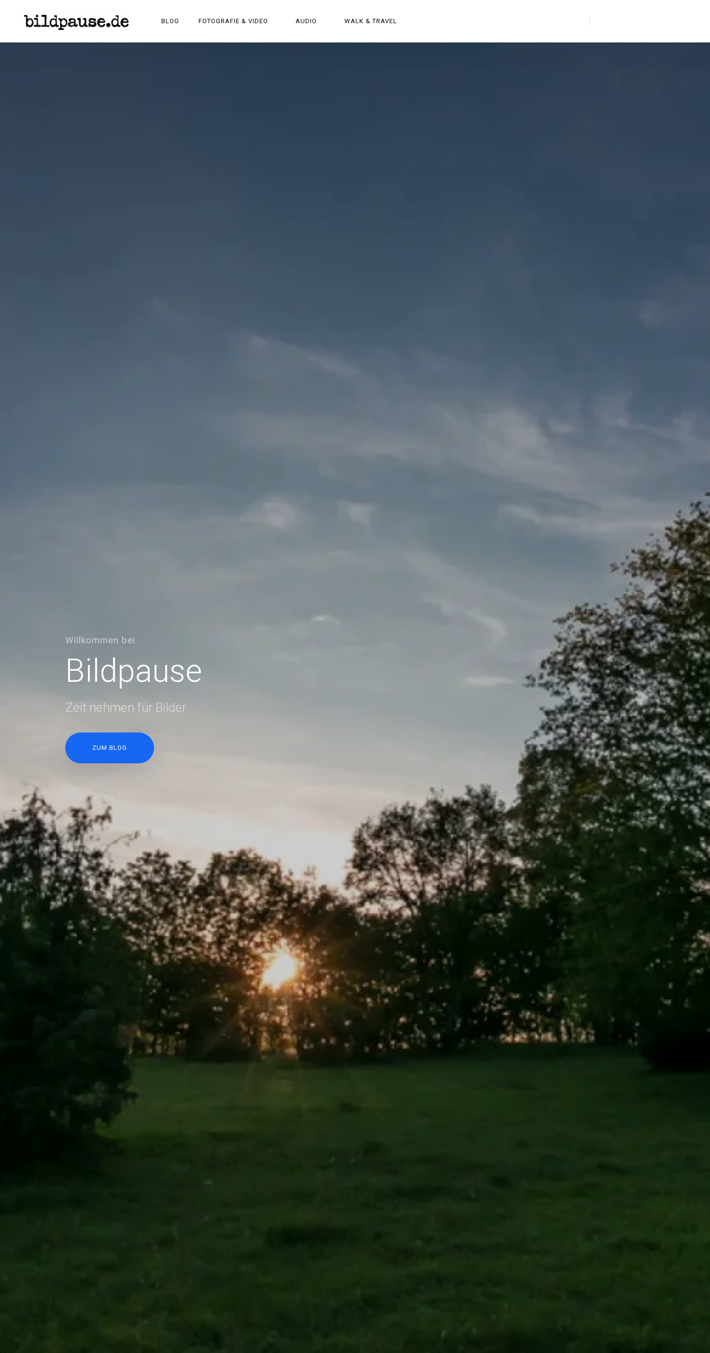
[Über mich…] (580, 52)
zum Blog (109, 747)
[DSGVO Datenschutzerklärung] (681, 52)
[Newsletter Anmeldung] (605, 52)
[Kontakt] (631, 52)
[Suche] (572, 21)
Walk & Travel (370, 21)
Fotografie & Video (233, 21)
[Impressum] (656, 52)
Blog (170, 21)
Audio (306, 21)
